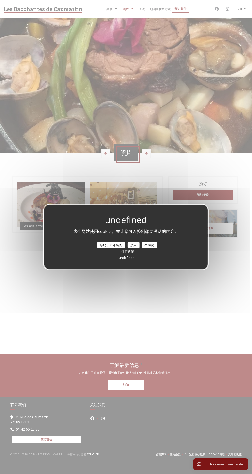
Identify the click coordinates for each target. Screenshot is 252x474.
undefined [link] (127, 257)
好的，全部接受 (111, 245)
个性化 (149, 245)
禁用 (133, 245)
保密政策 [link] (127, 251)
